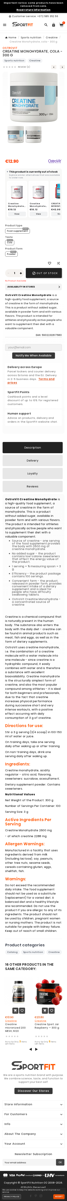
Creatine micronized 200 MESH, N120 (15, 1028)
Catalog (12, 952)
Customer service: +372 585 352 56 (35, 16)
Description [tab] (32, 448)
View (16, 214)
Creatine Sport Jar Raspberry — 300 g (47, 1026)
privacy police (11, 1197)
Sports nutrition (14, 60)
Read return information (33, 10)
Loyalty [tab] (32, 473)
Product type (13, 225)
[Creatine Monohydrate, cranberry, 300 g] (39, 191)
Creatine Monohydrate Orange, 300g (16, 206)
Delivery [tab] (32, 461)
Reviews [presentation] (32, 486)
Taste (9, 237)
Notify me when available (34, 355)
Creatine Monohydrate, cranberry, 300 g (38, 207)
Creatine (35, 60)
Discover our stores (33, 1091)
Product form (14, 248)
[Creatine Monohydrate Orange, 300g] (17, 191)
